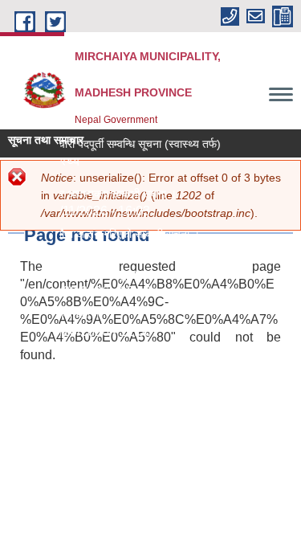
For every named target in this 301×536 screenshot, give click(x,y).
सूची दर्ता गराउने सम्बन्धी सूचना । (82, 274)
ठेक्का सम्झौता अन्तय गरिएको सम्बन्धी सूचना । (107, 233)
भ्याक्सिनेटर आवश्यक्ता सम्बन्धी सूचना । (96, 193)
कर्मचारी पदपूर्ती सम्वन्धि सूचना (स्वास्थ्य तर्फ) (131, 143)
